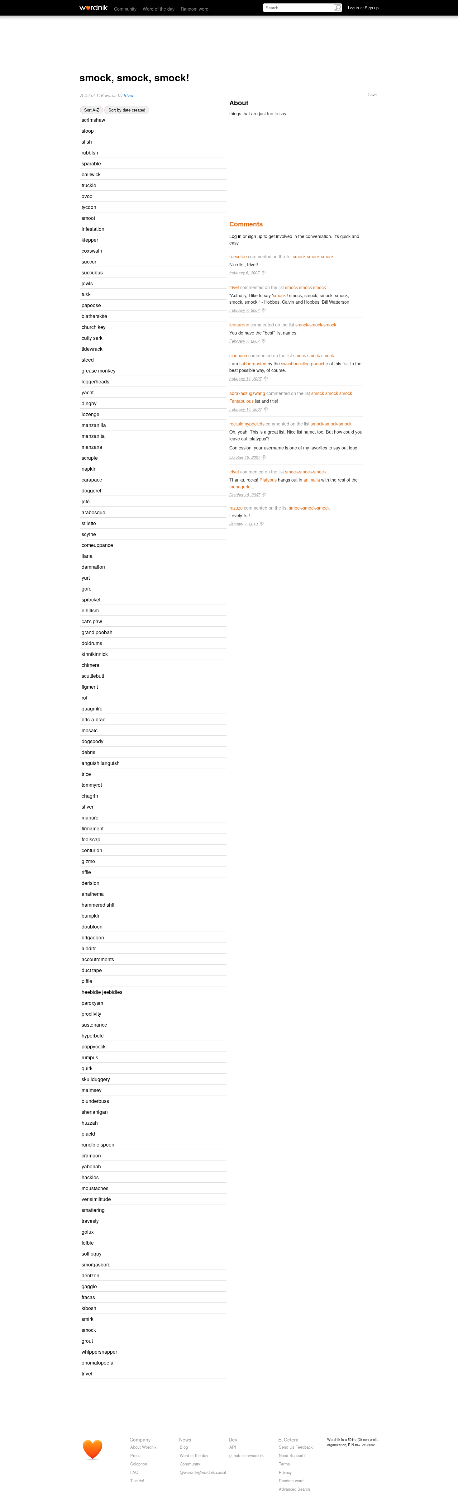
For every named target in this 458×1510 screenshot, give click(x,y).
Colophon (138, 1464)
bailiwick (91, 174)
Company (140, 1439)
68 (164, 676)
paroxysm (92, 1002)
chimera (90, 664)
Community (125, 8)
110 (167, 1047)
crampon (91, 1155)
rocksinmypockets (247, 423)
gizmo (88, 860)
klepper (90, 239)
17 (164, 938)
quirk (87, 1068)
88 (156, 534)
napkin (89, 468)
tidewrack (92, 348)
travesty (90, 1220)
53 (157, 185)
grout (87, 1340)
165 (167, 512)
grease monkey (99, 370)
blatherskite (94, 315)
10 (176, 371)
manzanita (93, 435)
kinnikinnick (95, 653)
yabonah (91, 1166)
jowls (87, 283)
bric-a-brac (93, 719)
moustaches (95, 1188)
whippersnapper (99, 1351)
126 (165, 829)
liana (87, 555)
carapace (92, 479)
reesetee (238, 256)
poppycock (94, 1046)
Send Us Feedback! (296, 1447)
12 (151, 294)
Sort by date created (126, 110)
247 (159, 796)
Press (135, 1455)
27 (161, 305)
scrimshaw (93, 119)
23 (155, 218)
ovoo (87, 195)
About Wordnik (143, 1447)
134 (158, 262)
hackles (90, 1177)
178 (155, 1243)
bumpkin (91, 915)
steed (88, 359)
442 (172, 1199)
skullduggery (96, 1079)
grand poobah (97, 632)
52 (156, 523)
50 (162, 251)
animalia (311, 479)
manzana (92, 446)
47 (166, 720)
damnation (93, 566)
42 (154, 131)
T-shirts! (137, 1481)
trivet (128, 95)
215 (164, 709)
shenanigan (95, 1111)
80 (169, 1101)
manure (90, 817)
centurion (92, 850)
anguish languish (101, 762)
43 (161, 840)
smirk (87, 1318)
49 (167, 1025)
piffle (87, 980)
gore (87, 588)
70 (177, 1352)
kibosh (89, 1307)
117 (163, 491)
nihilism (90, 610)
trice (86, 773)
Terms (284, 1464)
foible (88, 1242)
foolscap (91, 839)
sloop (88, 130)
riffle (86, 871)
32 (152, 1374)
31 (152, 589)
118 (161, 883)
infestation (93, 228)
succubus (92, 272)
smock (89, 1329)
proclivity (91, 1013)
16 (170, 382)
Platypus (268, 479)
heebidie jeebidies (102, 991)
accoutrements (98, 959)
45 (165, 120)
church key (94, 326)
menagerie (239, 486)
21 (159, 818)
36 (161, 600)
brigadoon (93, 937)
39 (154, 393)
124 (156, 1134)
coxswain (92, 250)
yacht (87, 392)
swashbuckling (295, 363)
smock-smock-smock (313, 256)
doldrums (92, 642)
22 (154, 360)
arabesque (93, 512)
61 (157, 1308)
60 (160, 414)
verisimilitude (96, 1198)
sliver (87, 806)
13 (153, 284)
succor (89, 261)
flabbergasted (252, 363)
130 (160, 1221)
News (185, 1439)
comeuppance (97, 544)
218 (165, 1036)
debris (88, 751)
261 (161, 665)
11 (165, 229)
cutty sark (92, 337)
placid (88, 1133)
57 (154, 1319)
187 (163, 1014)
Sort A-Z (91, 110)
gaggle (89, 1286)
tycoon (89, 206)
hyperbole (93, 1035)
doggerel (91, 490)
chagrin (90, 795)
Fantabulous (241, 400)
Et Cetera (288, 1439)
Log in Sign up (363, 8)
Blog (184, 1447)
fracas (88, 1297)
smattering (93, 1209)
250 (163, 1254)
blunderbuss (95, 1100)
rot (84, 697)
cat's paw (92, 621)
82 (167, 316)
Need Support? (292, 1455)
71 (158, 1123)
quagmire (92, 708)
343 (165, 894)
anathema (93, 893)
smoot (88, 217)
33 (162, 785)
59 (158, 731)
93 (158, 687)
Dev (233, 1439)
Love (372, 94)
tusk (86, 294)
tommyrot (92, 784)
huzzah (90, 1122)
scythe (89, 533)
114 (156, 1297)
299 (175, 1363)
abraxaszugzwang (247, 393)
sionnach (238, 355)
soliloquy (92, 1253)
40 (148, 698)
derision (90, 882)
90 (162, 480)
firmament (92, 828)
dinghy (89, 403)
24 (165, 567)
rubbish (90, 152)
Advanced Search (294, 1489)
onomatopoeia (97, 1362)
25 (159, 1177)
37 (157, 207)
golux (88, 1231)
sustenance (94, 1024)
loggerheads (95, 381)
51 (164, 741)
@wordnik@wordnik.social (203, 1472)
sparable (91, 163)
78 (158, 153)
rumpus (90, 1057)
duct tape (92, 969)
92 (163, 273)
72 (162, 643)
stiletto (89, 523)
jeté (86, 501)
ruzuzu (236, 507)
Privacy (285, 1472)
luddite (89, 948)
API (232, 1447)
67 (165, 1210)
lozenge (90, 414)
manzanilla (94, 424)
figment (90, 686)
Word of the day (158, 8)
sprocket (91, 599)
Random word (194, 8)
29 (157, 403)
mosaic (90, 730)
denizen (90, 1275)
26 (157, 469)
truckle (89, 185)
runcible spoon (98, 1144)
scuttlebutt (93, 675)
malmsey (92, 1089)
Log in (235, 236)
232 (164, 1003)
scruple (90, 457)
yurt (86, 577)
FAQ (134, 1472)
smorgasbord (96, 1264)
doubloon (92, 926)
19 (153, 556)
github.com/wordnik (246, 1455)
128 (171, 1079)
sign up (255, 236)
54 (156, 752)
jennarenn (239, 324)
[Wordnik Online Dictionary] (93, 7)
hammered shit (98, 904)
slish (87, 141)
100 (162, 175)
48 (155, 861)
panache (319, 363)
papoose (91, 305)
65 (157, 1286)
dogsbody (92, 741)
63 (171, 1265)
